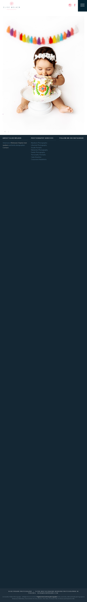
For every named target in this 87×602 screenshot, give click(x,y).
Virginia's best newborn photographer (47, 597)
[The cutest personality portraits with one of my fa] (66, 454)
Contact (6, 147)
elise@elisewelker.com (48, 593)
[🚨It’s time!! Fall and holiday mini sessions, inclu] (66, 380)
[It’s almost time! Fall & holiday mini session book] (77, 193)
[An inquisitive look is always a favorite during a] (77, 439)
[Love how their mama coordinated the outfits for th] (66, 240)
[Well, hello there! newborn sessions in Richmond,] (77, 360)
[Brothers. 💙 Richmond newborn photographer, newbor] (66, 539)
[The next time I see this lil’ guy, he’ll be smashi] (77, 551)
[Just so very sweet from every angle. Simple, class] (66, 504)
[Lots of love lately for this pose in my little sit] (77, 497)
